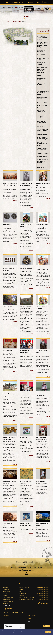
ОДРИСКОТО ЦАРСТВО (42, 134)
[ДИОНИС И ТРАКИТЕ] (10, 343)
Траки (21, 589)
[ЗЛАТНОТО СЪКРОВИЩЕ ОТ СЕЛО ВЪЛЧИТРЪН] (10, 430)
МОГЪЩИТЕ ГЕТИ (41, 126)
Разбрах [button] (48, 632)
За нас (4, 7)
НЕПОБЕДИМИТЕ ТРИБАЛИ (41, 63)
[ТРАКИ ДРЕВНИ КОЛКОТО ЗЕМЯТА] (43, 516)
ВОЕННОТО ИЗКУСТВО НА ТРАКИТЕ (43, 58)
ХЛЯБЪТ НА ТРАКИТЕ (42, 156)
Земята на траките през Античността (42, 149)
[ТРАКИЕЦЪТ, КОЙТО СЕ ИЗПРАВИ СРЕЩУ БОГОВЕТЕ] (26, 516)
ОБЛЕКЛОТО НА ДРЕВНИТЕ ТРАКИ (41, 111)
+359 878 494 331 (18, 612)
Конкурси (5, 587)
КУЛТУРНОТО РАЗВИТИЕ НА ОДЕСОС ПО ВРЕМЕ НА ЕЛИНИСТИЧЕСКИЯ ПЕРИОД (42, 45)
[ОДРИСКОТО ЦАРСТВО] (26, 430)
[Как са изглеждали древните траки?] (26, 343)
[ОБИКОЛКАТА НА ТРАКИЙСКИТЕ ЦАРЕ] (26, 386)
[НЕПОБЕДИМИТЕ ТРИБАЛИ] (43, 217)
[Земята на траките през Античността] (26, 474)
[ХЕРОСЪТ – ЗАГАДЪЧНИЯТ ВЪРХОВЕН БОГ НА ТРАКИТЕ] (26, 260)
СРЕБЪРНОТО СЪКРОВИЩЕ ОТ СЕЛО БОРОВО (42, 143)
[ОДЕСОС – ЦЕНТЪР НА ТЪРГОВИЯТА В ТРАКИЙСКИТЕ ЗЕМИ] (10, 386)
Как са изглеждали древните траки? (42, 106)
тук (33, 570)
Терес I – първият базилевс (41, 83)
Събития (10, 7)
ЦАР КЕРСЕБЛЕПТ (41, 55)
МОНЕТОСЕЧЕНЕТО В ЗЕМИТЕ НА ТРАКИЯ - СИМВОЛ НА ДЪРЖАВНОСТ (42, 70)
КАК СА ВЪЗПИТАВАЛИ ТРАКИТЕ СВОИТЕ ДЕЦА (42, 138)
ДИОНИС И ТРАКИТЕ (42, 102)
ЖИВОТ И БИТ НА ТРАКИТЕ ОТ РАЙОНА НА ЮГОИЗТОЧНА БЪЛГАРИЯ (43, 37)
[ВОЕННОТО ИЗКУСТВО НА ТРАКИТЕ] (26, 217)
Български (46, 2)
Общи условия (6, 605)
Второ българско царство (26, 599)
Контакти (5, 603)
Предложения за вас (8, 597)
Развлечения (6, 591)
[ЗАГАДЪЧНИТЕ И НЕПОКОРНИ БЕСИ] (43, 176)
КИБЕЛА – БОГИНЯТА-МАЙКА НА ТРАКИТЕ (42, 98)
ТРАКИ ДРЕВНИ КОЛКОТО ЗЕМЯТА (41, 166)
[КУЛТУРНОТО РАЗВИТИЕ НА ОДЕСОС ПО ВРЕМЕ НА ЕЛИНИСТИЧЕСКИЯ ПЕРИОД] (26, 176)
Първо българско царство (26, 597)
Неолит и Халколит (24, 587)
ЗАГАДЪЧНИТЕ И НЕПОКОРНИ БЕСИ (41, 50)
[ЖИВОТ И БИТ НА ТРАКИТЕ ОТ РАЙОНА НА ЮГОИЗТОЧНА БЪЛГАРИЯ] (10, 176)
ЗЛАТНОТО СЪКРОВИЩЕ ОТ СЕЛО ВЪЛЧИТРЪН (42, 130)
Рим (20, 591)
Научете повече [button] (17, 632)
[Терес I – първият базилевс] (43, 260)
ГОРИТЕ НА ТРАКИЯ (41, 88)
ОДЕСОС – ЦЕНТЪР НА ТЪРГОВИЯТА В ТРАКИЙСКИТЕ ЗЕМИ (42, 116)
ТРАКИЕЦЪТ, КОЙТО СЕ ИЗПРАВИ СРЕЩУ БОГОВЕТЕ (42, 161)
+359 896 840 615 (8, 612)
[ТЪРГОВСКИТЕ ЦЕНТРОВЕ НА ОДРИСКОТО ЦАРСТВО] (26, 300)
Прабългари (22, 593)
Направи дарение (18, 2)
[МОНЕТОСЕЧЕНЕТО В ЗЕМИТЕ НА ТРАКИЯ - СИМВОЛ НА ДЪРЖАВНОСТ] (10, 260)
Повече (15, 200)
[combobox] (29, 622)
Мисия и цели (6, 599)
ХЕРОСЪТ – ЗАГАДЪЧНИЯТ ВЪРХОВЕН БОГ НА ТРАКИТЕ (41, 78)
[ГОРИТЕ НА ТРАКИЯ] (10, 300)
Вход (31, 2)
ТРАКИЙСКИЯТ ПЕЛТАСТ (42, 153)
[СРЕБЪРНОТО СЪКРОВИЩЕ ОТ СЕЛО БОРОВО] (10, 474)
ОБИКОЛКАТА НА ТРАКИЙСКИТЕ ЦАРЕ (41, 122)
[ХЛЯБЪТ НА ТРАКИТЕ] (10, 516)
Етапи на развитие (8, 601)
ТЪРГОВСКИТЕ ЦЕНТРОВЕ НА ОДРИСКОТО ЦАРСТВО (43, 92)
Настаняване (20, 7)
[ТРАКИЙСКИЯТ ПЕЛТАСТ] (43, 474)
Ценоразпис (6, 589)
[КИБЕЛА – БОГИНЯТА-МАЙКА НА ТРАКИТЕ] (43, 300)
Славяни (21, 595)
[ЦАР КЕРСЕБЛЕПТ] (10, 217)
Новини (5, 595)
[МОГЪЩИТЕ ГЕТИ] (43, 386)
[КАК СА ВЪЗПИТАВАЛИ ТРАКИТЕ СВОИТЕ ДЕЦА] (43, 430)
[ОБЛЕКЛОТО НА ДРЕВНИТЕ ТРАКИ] (43, 343)
